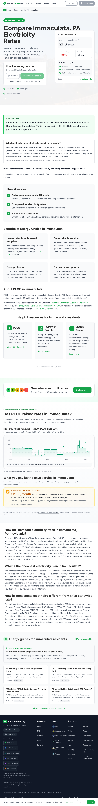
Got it (91, 802)
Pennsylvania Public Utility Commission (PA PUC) (39, 306)
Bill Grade (29, 3)
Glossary (71, 750)
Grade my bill (82, 390)
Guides (39, 3)
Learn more (69, 802)
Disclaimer (87, 736)
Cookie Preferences (87, 757)
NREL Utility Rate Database (24, 504)
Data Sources (88, 740)
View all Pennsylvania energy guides (47, 708)
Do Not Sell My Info (88, 751)
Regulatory (87, 745)
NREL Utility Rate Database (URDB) (19, 471)
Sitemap (71, 759)
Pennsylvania (59, 731)
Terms (85, 731)
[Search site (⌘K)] (63, 3)
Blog (69, 745)
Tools (70, 731)
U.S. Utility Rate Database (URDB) (48, 512)
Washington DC (59, 748)
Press (39, 740)
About (46, 3)
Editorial (40, 745)
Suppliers (71, 754)
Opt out (82, 802)
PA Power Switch (43, 309)
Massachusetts (59, 736)
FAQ (38, 731)
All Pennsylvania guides (83, 639)
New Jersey (57, 741)
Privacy (85, 726)
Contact (55, 3)
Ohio (57, 726)
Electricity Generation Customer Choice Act (69, 303)
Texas (57, 754)
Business (71, 726)
